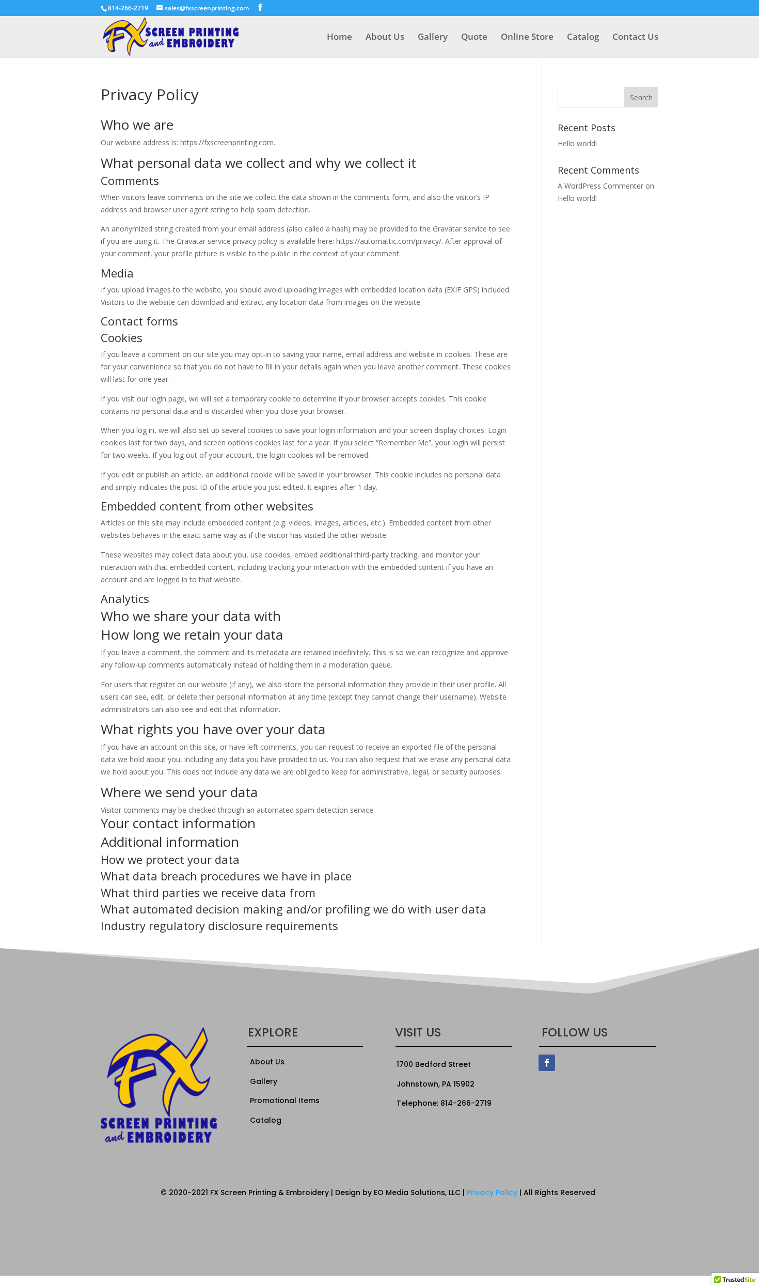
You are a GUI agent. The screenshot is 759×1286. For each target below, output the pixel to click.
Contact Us (635, 37)
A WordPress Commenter (600, 186)
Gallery (433, 37)
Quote (474, 37)
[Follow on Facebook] (547, 1063)
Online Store (527, 37)
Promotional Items (285, 1100)
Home (339, 37)
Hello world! (577, 143)
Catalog (583, 37)
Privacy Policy (492, 1192)
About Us (385, 37)
